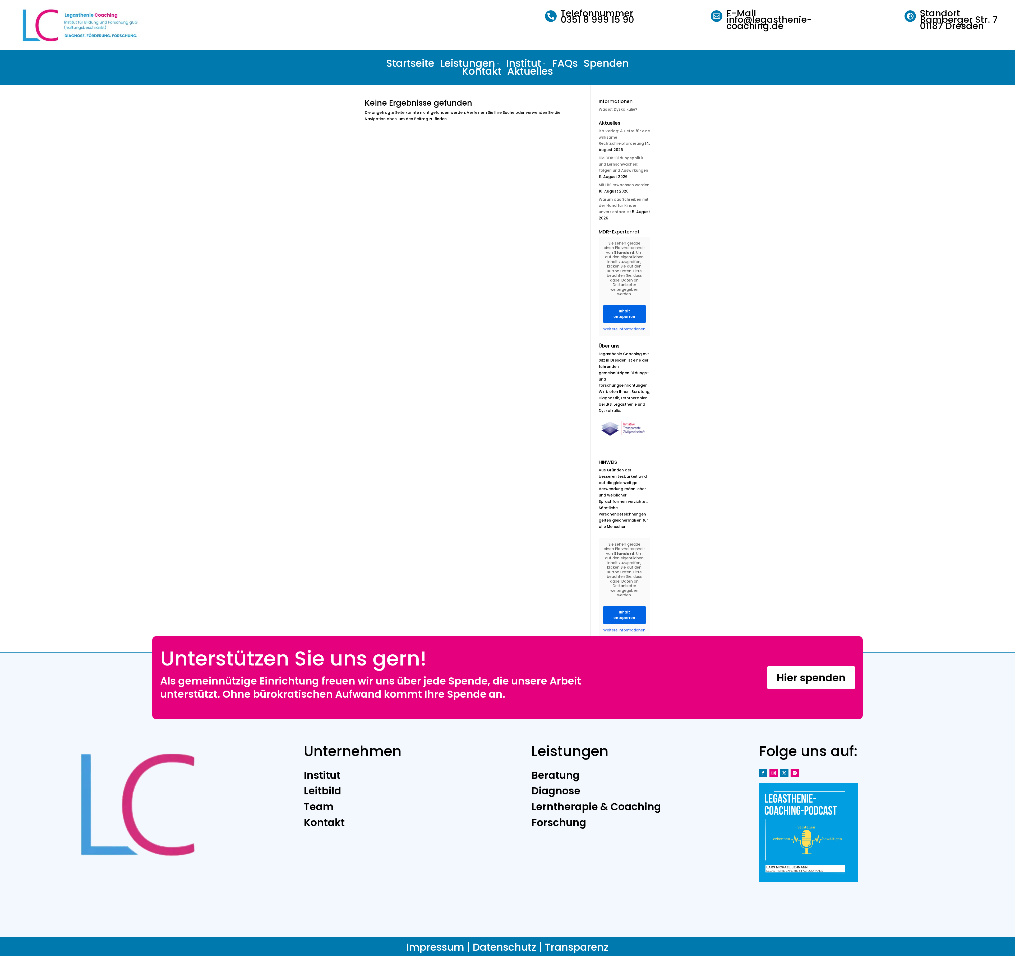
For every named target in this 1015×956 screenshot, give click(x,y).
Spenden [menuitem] (606, 64)
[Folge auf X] (784, 773)
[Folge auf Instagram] (773, 773)
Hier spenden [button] (811, 678)
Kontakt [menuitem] (481, 72)
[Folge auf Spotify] (795, 773)
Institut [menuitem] (523, 64)
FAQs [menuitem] (565, 64)
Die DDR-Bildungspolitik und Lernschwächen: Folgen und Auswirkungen (623, 164)
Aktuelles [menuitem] (530, 72)
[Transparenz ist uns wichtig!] (624, 438)
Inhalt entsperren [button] (624, 313)
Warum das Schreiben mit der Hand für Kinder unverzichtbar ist (623, 206)
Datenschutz (504, 947)
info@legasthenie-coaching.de (769, 22)
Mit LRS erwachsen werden (624, 185)
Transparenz (577, 947)
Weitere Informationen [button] (624, 329)
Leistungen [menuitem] (467, 64)
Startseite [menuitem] (410, 64)
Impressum (435, 947)
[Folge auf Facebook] (763, 773)
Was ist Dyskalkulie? (618, 109)
